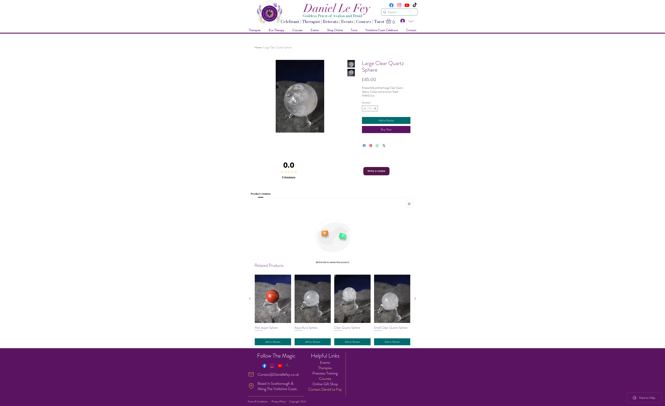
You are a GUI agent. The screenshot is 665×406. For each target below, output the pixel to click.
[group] (332, 309)
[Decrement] (364, 108)
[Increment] (375, 108)
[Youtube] (407, 5)
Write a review (376, 171)
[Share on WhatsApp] (377, 145)
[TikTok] (415, 5)
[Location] (251, 386)
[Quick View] (273, 299)
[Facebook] (391, 5)
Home (258, 47)
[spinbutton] (370, 108)
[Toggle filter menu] (409, 204)
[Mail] (251, 374)
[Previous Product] (250, 298)
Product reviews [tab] (261, 194)
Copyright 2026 (297, 401)
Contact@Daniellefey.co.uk (278, 374)
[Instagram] (399, 5)
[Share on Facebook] (364, 145)
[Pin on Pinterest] (371, 145)
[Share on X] (384, 145)
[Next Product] (415, 298)
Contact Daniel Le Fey (325, 389)
